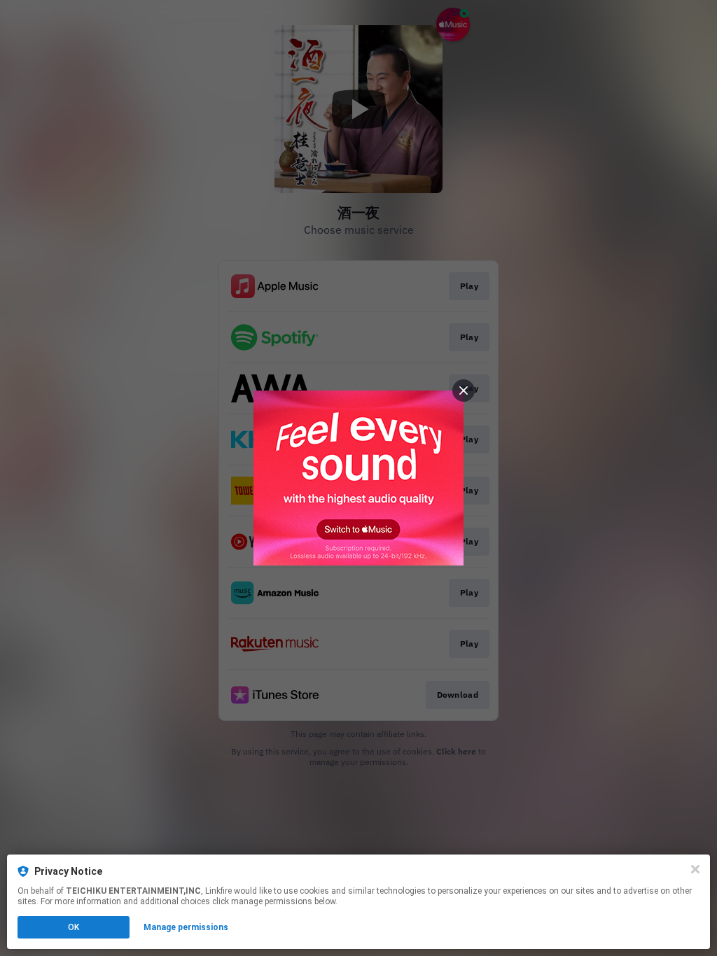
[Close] (695, 869)
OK (73, 927)
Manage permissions (186, 927)
